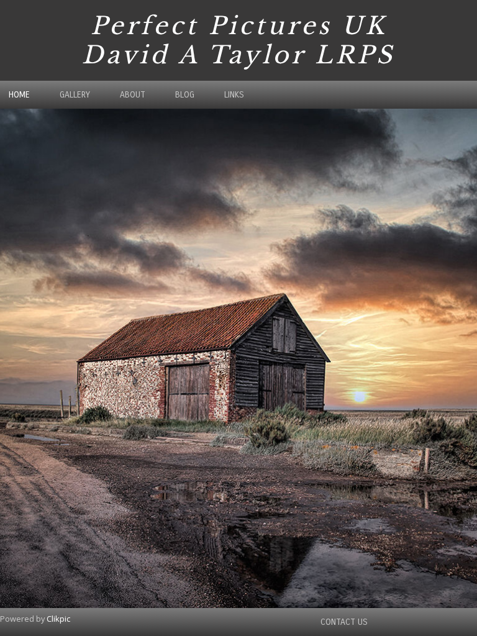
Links (234, 94)
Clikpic (58, 618)
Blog (184, 94)
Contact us (344, 622)
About (132, 94)
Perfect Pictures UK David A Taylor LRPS (238, 40)
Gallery (75, 94)
